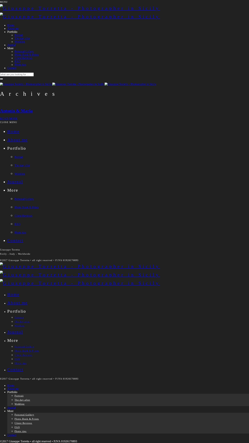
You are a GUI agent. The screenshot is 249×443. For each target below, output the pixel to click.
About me (13, 28)
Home (10, 25)
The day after (22, 38)
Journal (11, 44)
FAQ (17, 61)
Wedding (20, 41)
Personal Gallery (24, 51)
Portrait (19, 35)
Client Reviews (23, 58)
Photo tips (20, 64)
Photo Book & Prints (27, 54)
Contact (11, 67)
